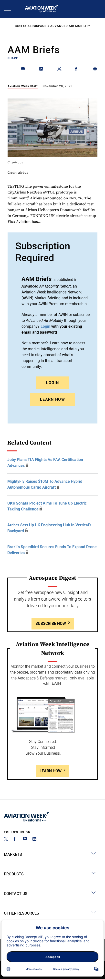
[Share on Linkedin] (41, 70)
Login (52, 382)
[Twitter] (6, 839)
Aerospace (37, 26)
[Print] (95, 70)
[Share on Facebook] (77, 70)
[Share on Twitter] (59, 70)
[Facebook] (15, 839)
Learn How (52, 399)
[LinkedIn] (34, 839)
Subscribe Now (50, 623)
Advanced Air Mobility (70, 26)
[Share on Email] (23, 70)
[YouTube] (25, 839)
